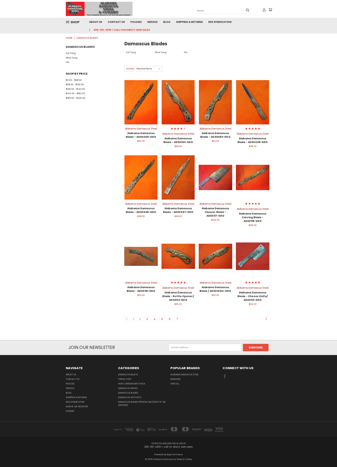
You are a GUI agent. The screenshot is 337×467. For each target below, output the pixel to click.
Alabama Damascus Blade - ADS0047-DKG (178, 210)
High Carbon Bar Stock (131, 383)
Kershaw (175, 379)
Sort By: (130, 68)
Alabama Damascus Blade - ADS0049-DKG (252, 140)
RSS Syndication (220, 22)
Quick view (141, 95)
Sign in (70, 406)
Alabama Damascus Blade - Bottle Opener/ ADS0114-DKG (178, 296)
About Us (95, 22)
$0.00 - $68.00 (74, 80)
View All (174, 383)
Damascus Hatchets (129, 397)
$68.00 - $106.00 (75, 84)
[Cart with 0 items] (270, 9)
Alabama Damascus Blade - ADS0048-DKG (141, 210)
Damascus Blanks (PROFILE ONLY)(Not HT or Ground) (142, 403)
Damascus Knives (128, 388)
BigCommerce (175, 454)
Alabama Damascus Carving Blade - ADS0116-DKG (252, 217)
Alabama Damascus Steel (184, 374)
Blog (166, 22)
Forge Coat (124, 379)
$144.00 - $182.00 (75, 93)
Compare (140, 101)
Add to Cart (141, 108)
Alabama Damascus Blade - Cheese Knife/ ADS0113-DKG (252, 296)
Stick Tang (71, 57)
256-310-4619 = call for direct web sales (122, 30)
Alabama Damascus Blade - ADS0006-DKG (141, 135)
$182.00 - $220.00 (75, 98)
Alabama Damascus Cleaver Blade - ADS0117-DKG (215, 212)
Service (152, 22)
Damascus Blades (128, 392)
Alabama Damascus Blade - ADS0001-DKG (178, 140)
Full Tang (71, 53)
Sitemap (70, 411)
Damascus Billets (128, 374)
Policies (136, 22)
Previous (327, 456)
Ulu (67, 62)
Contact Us (116, 22)
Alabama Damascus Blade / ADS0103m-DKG (215, 289)
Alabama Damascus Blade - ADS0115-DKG (141, 289)
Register (83, 406)
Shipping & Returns (189, 22)
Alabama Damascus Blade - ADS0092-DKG (215, 135)
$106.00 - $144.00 (75, 89)
